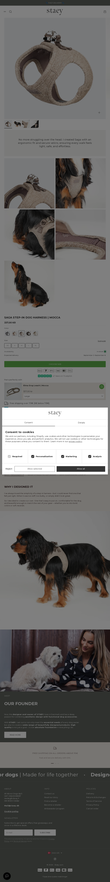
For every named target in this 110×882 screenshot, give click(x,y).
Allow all (81, 469)
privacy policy (75, 441)
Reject (9, 469)
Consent (28, 422)
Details (81, 422)
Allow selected (35, 469)
